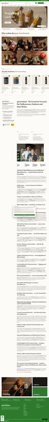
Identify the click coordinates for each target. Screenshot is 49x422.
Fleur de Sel (20, 190)
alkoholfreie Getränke (24, 228)
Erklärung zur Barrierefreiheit (34, 419)
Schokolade (18, 192)
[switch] (2, 420)
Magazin (24, 410)
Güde (22, 249)
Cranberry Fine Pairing (5, 87)
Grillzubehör (42, 260)
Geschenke (19, 5)
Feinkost (3, 5)
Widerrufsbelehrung (29, 419)
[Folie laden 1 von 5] (39, 26)
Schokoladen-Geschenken (40, 270)
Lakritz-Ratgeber (25, 415)
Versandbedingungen (20, 419)
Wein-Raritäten (30, 219)
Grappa (23, 239)
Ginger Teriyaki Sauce (25, 87)
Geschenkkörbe (21, 266)
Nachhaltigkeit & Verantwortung (40, 406)
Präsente (41, 264)
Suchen (24, 409)
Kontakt (10, 419)
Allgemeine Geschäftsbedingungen (15, 419)
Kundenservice (25, 405)
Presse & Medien (38, 407)
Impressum (8, 419)
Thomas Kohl (18, 240)
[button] (47, 3)
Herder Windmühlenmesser (28, 249)
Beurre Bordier (30, 199)
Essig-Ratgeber (25, 411)
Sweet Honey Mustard (15, 87)
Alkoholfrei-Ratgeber (26, 413)
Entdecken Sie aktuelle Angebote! (5, 0)
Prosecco (36, 220)
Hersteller (30, 5)
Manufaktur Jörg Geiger (34, 228)
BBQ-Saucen (22, 191)
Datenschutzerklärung (25, 419)
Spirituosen (11, 5)
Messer (20, 249)
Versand (24, 407)
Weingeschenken (31, 270)
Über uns (37, 405)
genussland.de (5, 419)
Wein (8, 5)
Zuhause (23, 5)
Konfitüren (31, 192)
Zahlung (24, 406)
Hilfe (38, 0)
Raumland (30, 220)
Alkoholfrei (15, 5)
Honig (38, 192)
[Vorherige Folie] (38, 26)
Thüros (22, 260)
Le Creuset (38, 248)
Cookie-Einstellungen (39, 419)
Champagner (21, 220)
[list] (24, 29)
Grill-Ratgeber (25, 414)
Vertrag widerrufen (45, 419)
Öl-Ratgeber (25, 412)
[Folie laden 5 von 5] (42, 26)
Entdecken (26, 5)
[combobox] (32, 3)
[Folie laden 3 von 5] (40, 26)
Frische (6, 5)
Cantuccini (33, 191)
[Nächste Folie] (43, 26)
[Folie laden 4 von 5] (41, 26)
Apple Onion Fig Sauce (35, 87)
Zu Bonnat (7, 22)
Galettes (39, 191)
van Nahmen (40, 240)
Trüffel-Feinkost (30, 190)
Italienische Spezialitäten (24, 302)
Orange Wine (29, 218)
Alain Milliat (30, 240)
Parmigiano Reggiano (33, 200)
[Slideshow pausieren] (45, 26)
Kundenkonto (25, 408)
